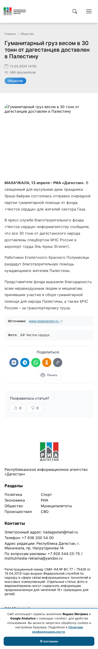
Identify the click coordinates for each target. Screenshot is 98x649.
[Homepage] (15, 11)
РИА (44, 500)
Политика (13, 494)
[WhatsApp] (35, 362)
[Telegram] (24, 362)
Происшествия (18, 511)
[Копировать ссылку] (57, 362)
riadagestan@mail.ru (60, 532)
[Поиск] (75, 11)
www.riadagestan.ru (44, 321)
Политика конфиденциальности (25, 599)
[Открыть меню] (88, 11)
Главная (10, 33)
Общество (27, 33)
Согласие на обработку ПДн (70, 599)
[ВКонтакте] (13, 362)
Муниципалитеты (56, 506)
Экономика (15, 500)
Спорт (46, 494)
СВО (45, 511)
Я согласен (49, 641)
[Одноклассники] (46, 362)
